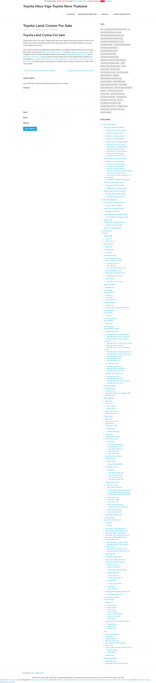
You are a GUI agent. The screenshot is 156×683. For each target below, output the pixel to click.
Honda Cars (109, 295)
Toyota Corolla (112, 612)
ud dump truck (121, 97)
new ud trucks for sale (108, 72)
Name (25, 112)
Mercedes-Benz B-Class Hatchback (118, 336)
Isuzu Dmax (110, 441)
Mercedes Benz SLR (113, 376)
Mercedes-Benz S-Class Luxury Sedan (119, 354)
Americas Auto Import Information (115, 158)
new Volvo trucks (122, 72)
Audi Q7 (109, 525)
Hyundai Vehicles (109, 302)
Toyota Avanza (112, 624)
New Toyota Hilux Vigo (115, 504)
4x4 (102, 29)
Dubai (123, 63)
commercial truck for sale (109, 48)
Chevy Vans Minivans (112, 634)
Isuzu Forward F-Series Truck (116, 268)
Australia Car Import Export (116, 197)
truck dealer (123, 84)
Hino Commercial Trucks (113, 258)
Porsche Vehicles (109, 517)
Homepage (71, 14)
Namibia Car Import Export (115, 149)
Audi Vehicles (108, 236)
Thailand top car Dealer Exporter (114, 222)
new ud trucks (115, 69)
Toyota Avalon (111, 607)
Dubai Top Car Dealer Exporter (114, 208)
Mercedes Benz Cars (111, 331)
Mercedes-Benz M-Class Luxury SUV (118, 551)
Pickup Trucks (108, 416)
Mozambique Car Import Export (117, 147)
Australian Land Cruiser (41, 59)
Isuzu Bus (108, 315)
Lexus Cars (108, 323)
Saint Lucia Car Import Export (116, 173)
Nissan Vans (109, 645)
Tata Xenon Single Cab (115, 479)
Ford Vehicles (108, 290)
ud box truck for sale (117, 94)
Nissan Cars (109, 403)
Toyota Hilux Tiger (113, 499)
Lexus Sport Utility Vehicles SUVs (116, 537)
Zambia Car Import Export (115, 153)
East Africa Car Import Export (115, 136)
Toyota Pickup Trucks (112, 482)
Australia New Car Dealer (113, 205)
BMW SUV (108, 419)
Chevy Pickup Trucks (112, 421)
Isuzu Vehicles (108, 313)
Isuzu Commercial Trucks (113, 260)
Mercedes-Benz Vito (113, 360)
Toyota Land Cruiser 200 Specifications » (80, 70)
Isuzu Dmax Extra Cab (115, 447)
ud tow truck (105, 109)
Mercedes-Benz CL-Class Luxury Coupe (119, 343)
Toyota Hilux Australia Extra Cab (119, 492)
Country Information (121, 14)
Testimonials (108, 220)
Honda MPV (109, 297)
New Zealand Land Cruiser (58, 59)
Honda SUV (109, 434)
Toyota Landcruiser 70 (115, 578)
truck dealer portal (107, 87)
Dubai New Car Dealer (112, 211)
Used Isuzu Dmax (113, 453)
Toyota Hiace (111, 652)
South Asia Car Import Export (114, 185)
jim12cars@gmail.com (80, 1)
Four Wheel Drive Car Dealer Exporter (116, 214)
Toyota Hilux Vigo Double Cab (118, 507)
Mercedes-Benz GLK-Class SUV (117, 549)
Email (25, 117)
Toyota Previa (111, 628)
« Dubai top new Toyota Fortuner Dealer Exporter (39, 70)
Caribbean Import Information (115, 161)
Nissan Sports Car (111, 413)
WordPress (33, 673)
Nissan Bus (108, 401)
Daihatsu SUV (109, 423)
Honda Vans (109, 636)
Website (26, 123)
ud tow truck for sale (117, 109)
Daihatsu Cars (109, 287)
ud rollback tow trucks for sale (111, 103)
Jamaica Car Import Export (115, 168)
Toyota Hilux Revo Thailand (40, 680)
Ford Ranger (111, 428)
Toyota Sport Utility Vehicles (114, 562)
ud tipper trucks (122, 106)
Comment (26, 88)
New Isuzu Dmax (113, 451)
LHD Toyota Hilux (112, 485)
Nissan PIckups (110, 458)
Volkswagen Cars (110, 661)
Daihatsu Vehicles (109, 284)
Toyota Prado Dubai (114, 583)
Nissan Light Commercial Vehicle (115, 643)
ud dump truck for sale (108, 100)
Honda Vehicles (109, 292)
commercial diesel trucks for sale (111, 38)
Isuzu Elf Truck (111, 265)
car (128, 29)
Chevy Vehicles (108, 250)
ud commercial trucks (108, 97)
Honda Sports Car (111, 299)
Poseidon (41, 673)
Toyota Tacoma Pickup (114, 510)
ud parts (120, 100)
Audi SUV (108, 523)
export (124, 66)
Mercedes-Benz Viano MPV (115, 370)
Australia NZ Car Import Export (115, 194)
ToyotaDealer (39, 29)
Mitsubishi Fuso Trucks (114, 276)
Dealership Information (87, 14)
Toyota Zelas (111, 618)
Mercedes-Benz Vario (114, 358)
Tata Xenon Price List (115, 477)
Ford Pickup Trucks (111, 426)
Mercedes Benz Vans (112, 641)
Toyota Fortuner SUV (114, 567)
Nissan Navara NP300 (115, 464)
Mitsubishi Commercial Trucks (115, 273)
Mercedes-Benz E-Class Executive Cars (119, 352)
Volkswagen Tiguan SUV (115, 594)
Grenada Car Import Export (115, 166)
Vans (105, 631)
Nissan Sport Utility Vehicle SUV (115, 560)
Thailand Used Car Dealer (113, 225)
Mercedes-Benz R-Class (114, 366)
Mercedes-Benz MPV (112, 363)
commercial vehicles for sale (110, 63)
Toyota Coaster (112, 650)
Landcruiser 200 (113, 575)
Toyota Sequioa (112, 588)
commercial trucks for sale (109, 57)
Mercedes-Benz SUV (111, 539)
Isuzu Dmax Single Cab (115, 449)
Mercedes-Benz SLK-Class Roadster (118, 381)
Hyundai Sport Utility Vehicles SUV (116, 531)
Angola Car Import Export (115, 133)
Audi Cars (108, 239)
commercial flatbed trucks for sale (112, 41)
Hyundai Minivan (110, 638)
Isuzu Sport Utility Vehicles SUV (115, 533)
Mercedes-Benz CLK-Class (115, 345)
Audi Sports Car (110, 241)
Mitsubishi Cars (110, 391)
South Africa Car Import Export (117, 151)
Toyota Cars (109, 602)
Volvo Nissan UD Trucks (114, 281)
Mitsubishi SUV (110, 554)
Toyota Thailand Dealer (12, 680)
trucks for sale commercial (123, 87)
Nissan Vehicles (109, 398)
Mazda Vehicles (109, 326)
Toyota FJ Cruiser (112, 565)
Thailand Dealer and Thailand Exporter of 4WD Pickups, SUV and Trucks (108, 680)
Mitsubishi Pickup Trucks (113, 456)
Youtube (109, 1)
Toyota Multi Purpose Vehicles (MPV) (117, 621)
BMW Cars (108, 247)
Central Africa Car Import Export (115, 130)
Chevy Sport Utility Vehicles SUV (115, 528)
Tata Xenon (110, 470)
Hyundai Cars (109, 305)
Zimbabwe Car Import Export (116, 155)
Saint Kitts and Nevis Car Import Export (119, 171)
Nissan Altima (111, 406)
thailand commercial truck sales (111, 78)
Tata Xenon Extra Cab (115, 475)
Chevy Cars (108, 252)
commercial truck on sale (109, 51)
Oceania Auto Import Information (115, 191)
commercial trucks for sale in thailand (113, 60)
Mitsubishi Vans (110, 395)
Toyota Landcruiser (52, 29)
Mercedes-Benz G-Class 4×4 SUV (117, 542)
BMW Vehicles (108, 244)
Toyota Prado (111, 581)
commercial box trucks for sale (111, 32)
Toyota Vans (109, 655)
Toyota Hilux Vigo (113, 502)
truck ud (103, 91)
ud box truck (105, 94)
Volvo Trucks (109, 278)
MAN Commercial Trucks (113, 271)
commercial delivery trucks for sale (112, 35)
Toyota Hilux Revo (119, 81)
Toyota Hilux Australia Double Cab (119, 490)
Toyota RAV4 (111, 586)
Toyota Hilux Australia (114, 487)
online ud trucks (106, 75)
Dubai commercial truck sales (110, 66)
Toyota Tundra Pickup (114, 512)
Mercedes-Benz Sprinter (114, 356)
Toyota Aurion (111, 605)
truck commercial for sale (109, 84)
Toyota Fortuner (106, 81)
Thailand (116, 75)
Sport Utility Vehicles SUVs (112, 520)
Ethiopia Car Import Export (115, 139)
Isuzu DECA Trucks (113, 263)
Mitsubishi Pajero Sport (114, 557)
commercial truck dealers (122, 44)
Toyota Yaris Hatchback (114, 614)
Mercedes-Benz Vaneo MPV (116, 368)
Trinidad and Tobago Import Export (118, 179)
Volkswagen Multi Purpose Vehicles (116, 663)
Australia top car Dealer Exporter (114, 202)
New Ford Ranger (113, 431)
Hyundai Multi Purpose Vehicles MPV (117, 307)
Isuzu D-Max (105, 69)
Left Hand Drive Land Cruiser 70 (77, 54)
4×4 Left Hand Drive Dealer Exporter (117, 217)
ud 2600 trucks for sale (115, 91)
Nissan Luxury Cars (111, 411)
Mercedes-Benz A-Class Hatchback (118, 334)
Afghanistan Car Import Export (117, 188)
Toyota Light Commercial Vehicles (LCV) (118, 647)
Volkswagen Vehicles (110, 658)
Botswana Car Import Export (116, 144)
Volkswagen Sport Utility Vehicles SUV (117, 591)
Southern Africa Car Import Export (116, 142)
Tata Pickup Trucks (111, 467)
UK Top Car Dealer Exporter (113, 228)
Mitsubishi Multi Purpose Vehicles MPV (118, 393)
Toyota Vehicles (109, 599)
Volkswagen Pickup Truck (113, 515)
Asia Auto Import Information (113, 182)
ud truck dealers (106, 112)
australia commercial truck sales (115, 29)
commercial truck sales (108, 54)
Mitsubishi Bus (110, 389)
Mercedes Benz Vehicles (111, 328)
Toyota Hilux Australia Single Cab (119, 494)
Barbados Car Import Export (116, 164)
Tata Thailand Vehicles (111, 597)
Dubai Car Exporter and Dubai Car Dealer (71, 680)
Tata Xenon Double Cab (116, 473)
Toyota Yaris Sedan (113, 616)
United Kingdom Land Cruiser (78, 59)
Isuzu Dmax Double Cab (116, 444)
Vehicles (104, 14)
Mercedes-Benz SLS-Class (115, 383)
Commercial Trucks (110, 255)
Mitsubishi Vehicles (110, 386)
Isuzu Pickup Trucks (111, 439)
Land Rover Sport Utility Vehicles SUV (117, 535)
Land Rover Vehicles (110, 318)
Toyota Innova (111, 626)
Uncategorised (107, 231)
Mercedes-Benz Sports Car (114, 373)
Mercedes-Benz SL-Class (115, 378)
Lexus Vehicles (108, 320)
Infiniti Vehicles (109, 310)
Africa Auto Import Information (114, 127)
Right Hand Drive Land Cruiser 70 (53, 52)
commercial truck (106, 44)
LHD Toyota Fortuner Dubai (117, 570)
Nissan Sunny (111, 408)
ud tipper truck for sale (108, 106)
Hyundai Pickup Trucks (112, 436)
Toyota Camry (111, 609)
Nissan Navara (111, 461)
